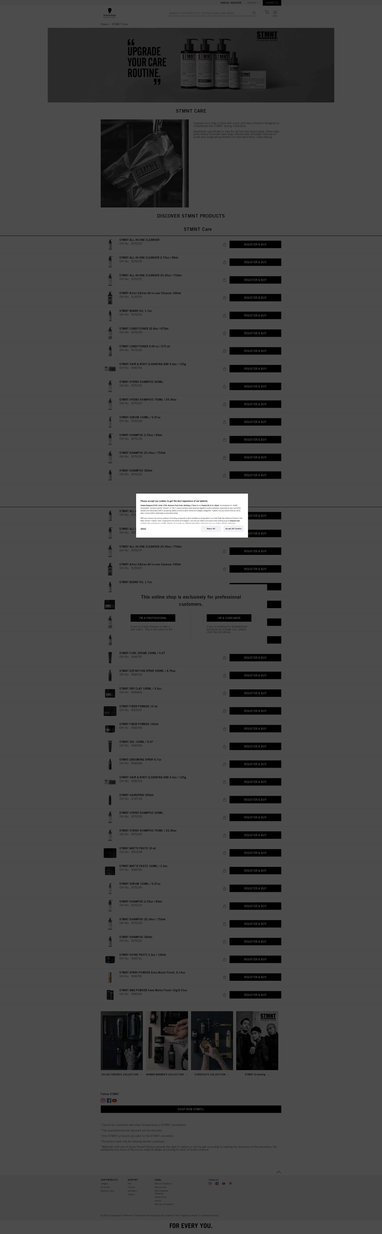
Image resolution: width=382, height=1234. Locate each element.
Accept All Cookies (233, 529)
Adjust (143, 529)
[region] (192, 516)
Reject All (211, 529)
